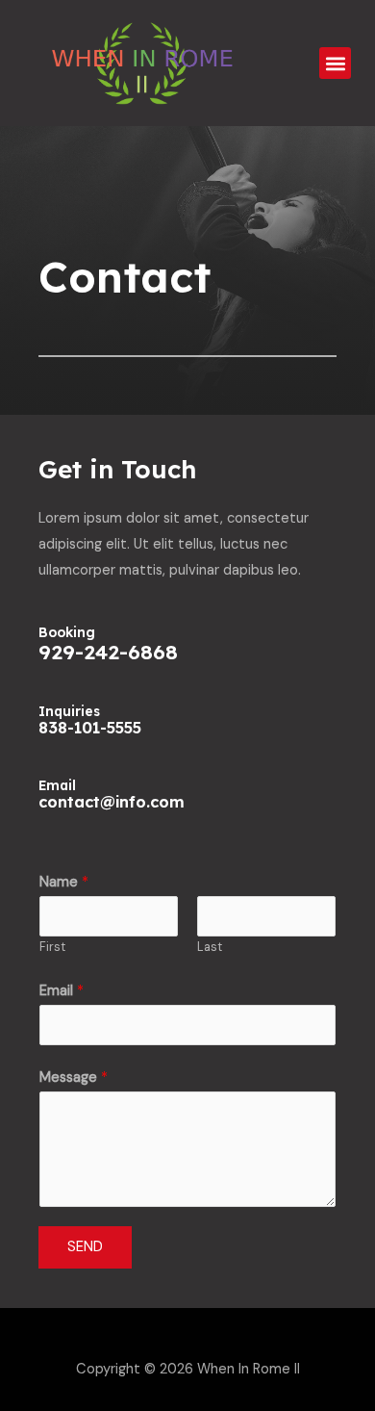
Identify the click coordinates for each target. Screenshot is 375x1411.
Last (209, 947)
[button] (335, 63)
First (52, 947)
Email (61, 991)
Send (85, 1247)
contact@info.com (111, 801)
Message (73, 1077)
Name (63, 882)
